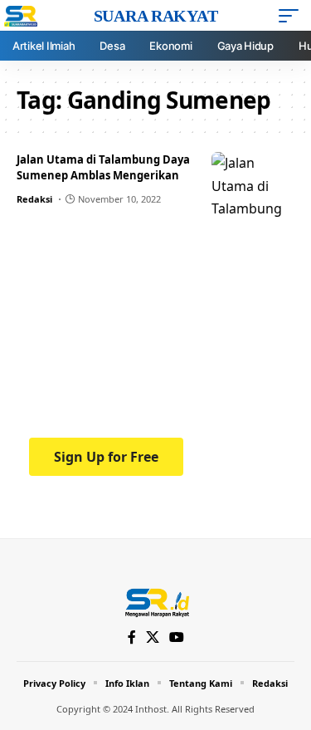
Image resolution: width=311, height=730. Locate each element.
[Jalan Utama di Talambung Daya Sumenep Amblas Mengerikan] (252, 185)
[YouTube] (176, 637)
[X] (152, 637)
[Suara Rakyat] (155, 601)
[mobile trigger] (293, 15)
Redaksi (34, 199)
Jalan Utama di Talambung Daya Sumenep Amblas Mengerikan (103, 167)
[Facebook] (132, 637)
